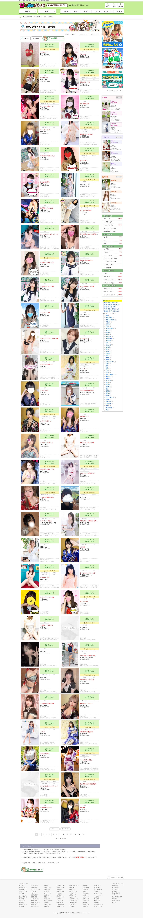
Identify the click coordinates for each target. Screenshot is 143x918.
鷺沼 (107, 349)
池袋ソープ (86, 899)
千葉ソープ (86, 900)
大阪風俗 (85, 889)
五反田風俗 (34, 897)
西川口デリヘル (48, 900)
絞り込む (26, 38)
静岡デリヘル (60, 897)
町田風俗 (33, 891)
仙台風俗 (96, 899)
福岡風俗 (59, 895)
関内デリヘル (47, 893)
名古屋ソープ (73, 900)
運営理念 (114, 891)
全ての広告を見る (112, 91)
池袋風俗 (21, 889)
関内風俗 (46, 891)
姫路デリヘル (60, 891)
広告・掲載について (118, 885)
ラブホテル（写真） (113, 283)
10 (67, 834)
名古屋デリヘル (73, 899)
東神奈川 (108, 376)
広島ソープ (97, 887)
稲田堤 (108, 324)
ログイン (114, 902)
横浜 (107, 410)
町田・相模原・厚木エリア (111, 305)
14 (83, 834)
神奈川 (27, 11)
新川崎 (108, 353)
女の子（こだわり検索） (110, 258)
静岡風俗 (85, 891)
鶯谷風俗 (21, 899)
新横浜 (108, 355)
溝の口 (108, 395)
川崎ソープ (72, 895)
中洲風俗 (59, 893)
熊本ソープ (97, 891)
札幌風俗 (59, 899)
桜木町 (108, 351)
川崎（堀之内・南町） (110, 307)
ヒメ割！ (113, 237)
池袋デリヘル (23, 891)
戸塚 (107, 370)
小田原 (108, 330)
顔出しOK (108, 268)
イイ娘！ (113, 273)
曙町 (107, 315)
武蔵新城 (108, 403)
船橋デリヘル (47, 897)
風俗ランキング (113, 288)
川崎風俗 (96, 902)
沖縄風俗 (59, 889)
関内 (107, 343)
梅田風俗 (46, 906)
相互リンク (115, 889)
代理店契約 (115, 887)
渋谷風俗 (21, 893)
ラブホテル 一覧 (113, 225)
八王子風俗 (34, 887)
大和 (107, 405)
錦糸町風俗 (34, 900)
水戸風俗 (71, 906)
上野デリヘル (47, 887)
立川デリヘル (34, 885)
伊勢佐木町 (109, 317)
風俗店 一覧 (113, 219)
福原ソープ (72, 889)
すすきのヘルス (98, 895)
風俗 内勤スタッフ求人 (110, 231)
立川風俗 (21, 906)
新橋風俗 (21, 902)
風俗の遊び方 (116, 893)
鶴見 (107, 368)
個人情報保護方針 (117, 897)
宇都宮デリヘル (98, 904)
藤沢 (107, 389)
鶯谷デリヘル (23, 900)
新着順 (37, 38)
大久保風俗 (47, 889)
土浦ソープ (86, 897)
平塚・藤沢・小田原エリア (111, 309)
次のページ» (94, 34)
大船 (107, 326)
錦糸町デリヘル (35, 902)
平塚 (107, 382)
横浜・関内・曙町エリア (111, 302)
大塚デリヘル (34, 906)
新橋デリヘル (23, 904)
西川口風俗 (47, 899)
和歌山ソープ (73, 902)
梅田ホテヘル (60, 885)
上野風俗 (46, 885)
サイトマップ (116, 895)
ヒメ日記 (113, 249)
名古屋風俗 (86, 893)
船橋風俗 (46, 895)
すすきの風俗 (98, 889)
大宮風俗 (46, 902)
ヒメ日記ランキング (113, 295)
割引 (113, 240)
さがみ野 (108, 345)
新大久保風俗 (23, 897)
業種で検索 (109, 222)
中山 (107, 372)
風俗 (46, 11)
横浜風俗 (85, 906)
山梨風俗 (96, 897)
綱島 (107, 366)
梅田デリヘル (60, 887)
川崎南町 (108, 341)
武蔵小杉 (108, 401)
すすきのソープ (61, 904)
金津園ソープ (60, 906)
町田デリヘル (34, 893)
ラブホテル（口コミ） (113, 279)
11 (71, 834)
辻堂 (107, 364)
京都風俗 (85, 902)
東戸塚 (108, 378)
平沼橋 (108, 385)
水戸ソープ (72, 904)
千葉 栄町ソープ (74, 885)
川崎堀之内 (109, 338)
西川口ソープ (73, 891)
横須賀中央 (109, 408)
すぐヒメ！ (113, 252)
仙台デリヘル (98, 893)
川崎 (107, 334)
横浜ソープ (97, 900)
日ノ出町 (108, 380)
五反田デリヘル (35, 899)
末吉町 (108, 357)
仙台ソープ (72, 897)
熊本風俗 (85, 885)
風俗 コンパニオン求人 (110, 228)
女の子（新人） (113, 255)
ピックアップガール (111, 261)
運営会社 (114, 898)
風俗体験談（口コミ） (113, 276)
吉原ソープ (60, 900)
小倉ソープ (97, 885)
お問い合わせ (116, 900)
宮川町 (108, 399)
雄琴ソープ (72, 887)
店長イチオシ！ (110, 264)
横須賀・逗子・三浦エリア (111, 311)
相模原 (108, 347)
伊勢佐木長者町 (110, 320)
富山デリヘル (98, 906)
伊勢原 (108, 322)
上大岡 (108, 332)
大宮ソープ (72, 893)
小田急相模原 (109, 328)
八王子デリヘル (35, 889)
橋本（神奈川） (110, 374)
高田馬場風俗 (34, 895)
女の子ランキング (113, 291)
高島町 (108, 359)
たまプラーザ (109, 361)
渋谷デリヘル (23, 895)
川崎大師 (108, 336)
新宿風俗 (21, 885)
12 (75, 834)
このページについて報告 (116, 877)
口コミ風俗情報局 (73, 913)
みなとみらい (109, 397)
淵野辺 (108, 391)
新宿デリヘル (23, 887)
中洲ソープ (60, 902)
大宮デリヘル (47, 904)
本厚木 (108, 393)
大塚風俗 (33, 904)
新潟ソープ (86, 887)
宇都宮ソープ (86, 904)
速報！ (113, 243)
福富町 (108, 387)
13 (79, 834)
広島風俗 (85, 895)
